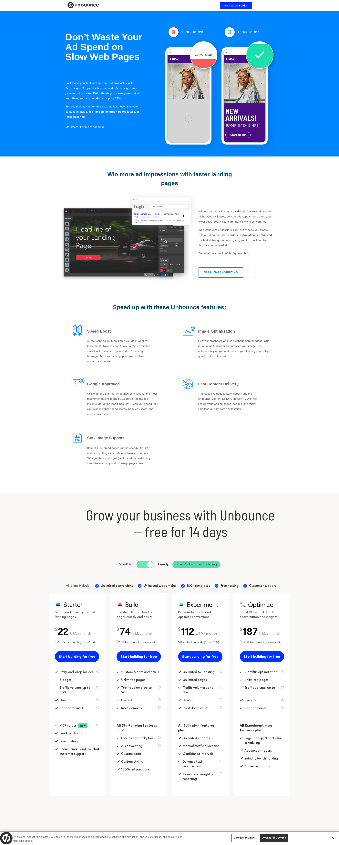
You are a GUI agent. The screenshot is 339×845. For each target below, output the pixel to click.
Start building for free (77, 656)
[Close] (332, 837)
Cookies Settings (244, 837)
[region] (169, 838)
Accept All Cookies (274, 837)
